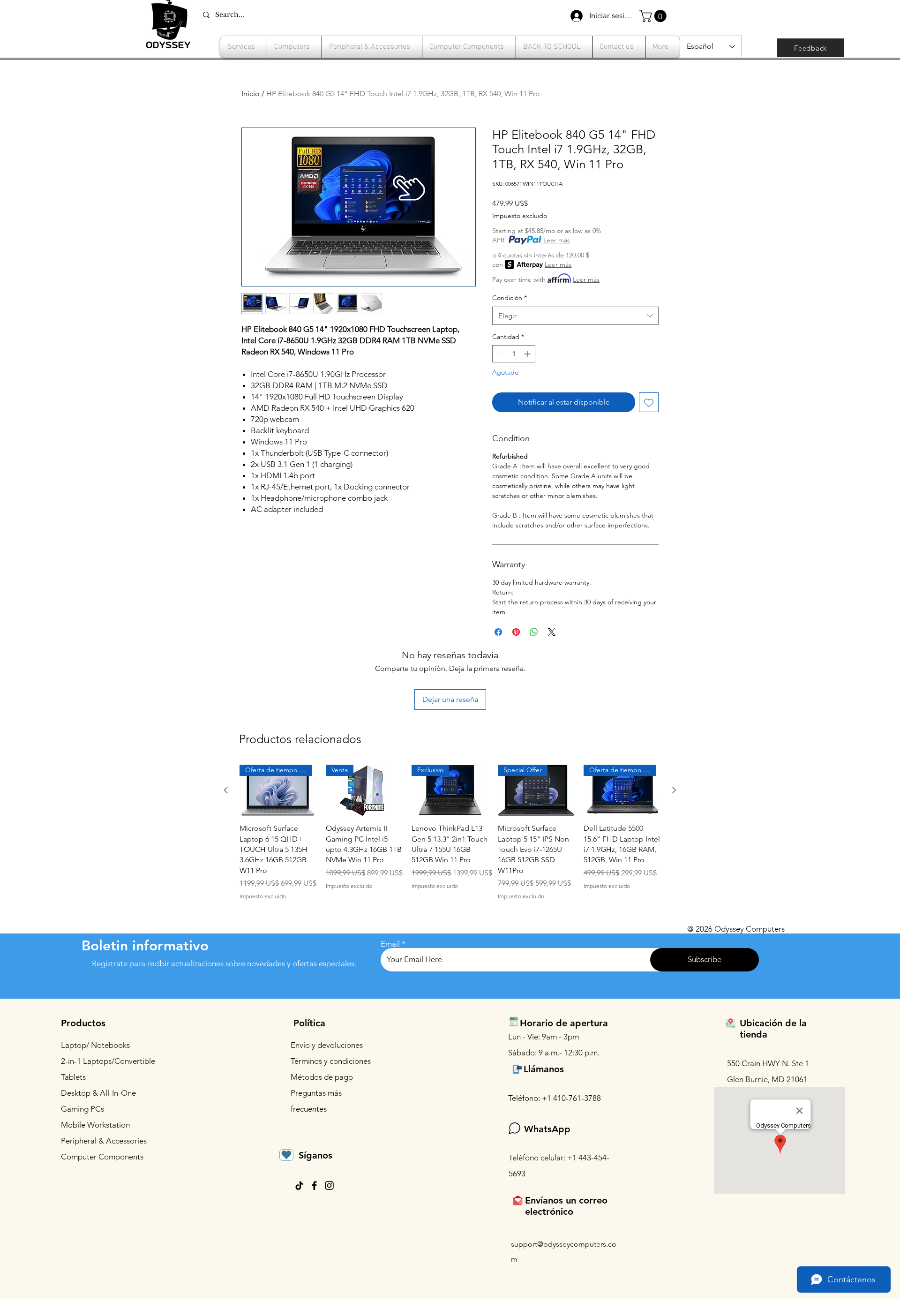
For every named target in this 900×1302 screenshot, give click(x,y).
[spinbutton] (513, 354)
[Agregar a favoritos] (649, 402)
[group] (450, 832)
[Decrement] (499, 354)
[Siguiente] (674, 790)
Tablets (73, 1077)
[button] (654, 16)
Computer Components (102, 1156)
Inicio (250, 93)
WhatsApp (547, 1129)
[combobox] (575, 316)
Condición (509, 298)
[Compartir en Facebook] (498, 632)
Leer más (556, 240)
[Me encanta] (286, 1155)
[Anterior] (226, 790)
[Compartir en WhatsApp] (534, 632)
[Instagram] (329, 1185)
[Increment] (528, 354)
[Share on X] (551, 632)
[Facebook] (314, 1185)
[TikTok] (299, 1185)
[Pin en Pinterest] (516, 632)
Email (390, 944)
